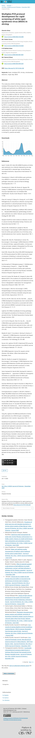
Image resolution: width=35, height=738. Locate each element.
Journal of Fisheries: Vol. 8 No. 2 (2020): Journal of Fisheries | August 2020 (19, 633)
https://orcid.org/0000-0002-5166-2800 (14, 36)
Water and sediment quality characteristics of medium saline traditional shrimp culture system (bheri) (17, 551)
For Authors (6, 697)
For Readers (6, 695)
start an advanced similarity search (19, 665)
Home (3, 5)
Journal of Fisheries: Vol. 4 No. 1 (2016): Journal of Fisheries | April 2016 (19, 555)
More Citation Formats (8, 508)
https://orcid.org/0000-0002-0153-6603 (14, 45)
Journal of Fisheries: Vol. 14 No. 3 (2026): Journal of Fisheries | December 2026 (19, 572)
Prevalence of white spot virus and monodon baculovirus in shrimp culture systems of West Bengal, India (18, 524)
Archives (9, 5)
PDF (5, 470)
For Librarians (6, 700)
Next (30, 662)
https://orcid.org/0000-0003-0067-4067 (14, 54)
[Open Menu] (1, 1)
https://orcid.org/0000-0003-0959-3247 (14, 63)
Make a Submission (9, 673)
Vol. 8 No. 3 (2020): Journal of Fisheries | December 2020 (16, 7)
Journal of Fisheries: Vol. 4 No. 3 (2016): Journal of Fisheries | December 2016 (18, 656)
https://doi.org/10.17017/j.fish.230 (14, 68)
